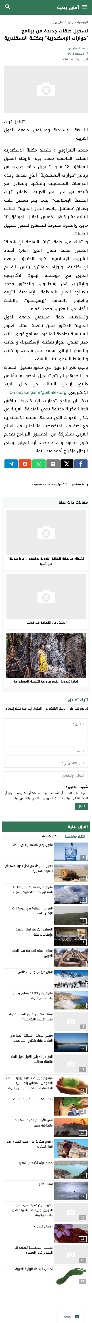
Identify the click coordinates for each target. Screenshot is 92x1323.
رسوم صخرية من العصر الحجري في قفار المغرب (29, 1144)
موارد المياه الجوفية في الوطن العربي (31, 953)
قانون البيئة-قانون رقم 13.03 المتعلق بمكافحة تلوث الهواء (33, 889)
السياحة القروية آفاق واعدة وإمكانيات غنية (34, 931)
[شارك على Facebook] (80, 464)
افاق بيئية (57, 22)
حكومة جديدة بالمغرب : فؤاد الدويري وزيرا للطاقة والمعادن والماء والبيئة (32, 1210)
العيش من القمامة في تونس (46, 622)
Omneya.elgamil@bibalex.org (38, 392)
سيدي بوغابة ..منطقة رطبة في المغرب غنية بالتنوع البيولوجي (31, 1038)
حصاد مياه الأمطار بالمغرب (35, 1163)
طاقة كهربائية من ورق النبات (33, 1099)
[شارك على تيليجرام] (11, 464)
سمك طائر (46, 1184)
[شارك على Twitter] (67, 464)
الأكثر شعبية (51, 836)
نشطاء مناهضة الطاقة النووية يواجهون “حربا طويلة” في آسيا (46, 561)
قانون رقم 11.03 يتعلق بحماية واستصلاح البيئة (32, 995)
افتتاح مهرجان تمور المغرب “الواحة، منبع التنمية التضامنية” (29, 1016)
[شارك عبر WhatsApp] (38, 464)
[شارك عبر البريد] (53, 464)
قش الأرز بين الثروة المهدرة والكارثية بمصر (34, 1122)
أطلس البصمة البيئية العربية (34, 1269)
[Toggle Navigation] (85, 7)
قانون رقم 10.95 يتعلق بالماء (32, 845)
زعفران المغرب (43, 1226)
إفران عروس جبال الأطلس (35, 972)
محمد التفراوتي (78, 48)
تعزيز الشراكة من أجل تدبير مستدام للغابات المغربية (29, 868)
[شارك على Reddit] (25, 464)
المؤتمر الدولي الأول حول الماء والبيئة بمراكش (32, 1059)
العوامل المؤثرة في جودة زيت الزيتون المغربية (32, 910)
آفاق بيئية (68, 7)
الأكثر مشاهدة (74, 836)
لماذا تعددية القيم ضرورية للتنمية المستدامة (46, 681)
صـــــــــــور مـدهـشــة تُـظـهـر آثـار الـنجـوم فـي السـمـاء (33, 1250)
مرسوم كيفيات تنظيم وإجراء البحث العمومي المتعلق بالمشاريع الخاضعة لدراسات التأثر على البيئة (29, 1083)
